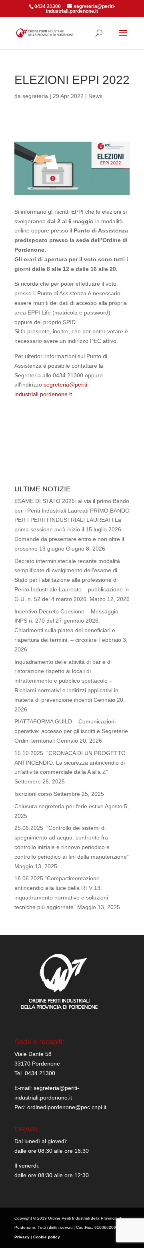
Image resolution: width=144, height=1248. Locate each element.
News (95, 96)
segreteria (35, 96)
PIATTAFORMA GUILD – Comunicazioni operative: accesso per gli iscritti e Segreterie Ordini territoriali (71, 731)
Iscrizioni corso (33, 794)
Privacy (22, 1237)
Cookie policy (46, 1237)
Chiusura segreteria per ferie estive (59, 806)
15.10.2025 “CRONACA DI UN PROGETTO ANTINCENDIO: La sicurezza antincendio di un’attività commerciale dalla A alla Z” (70, 762)
